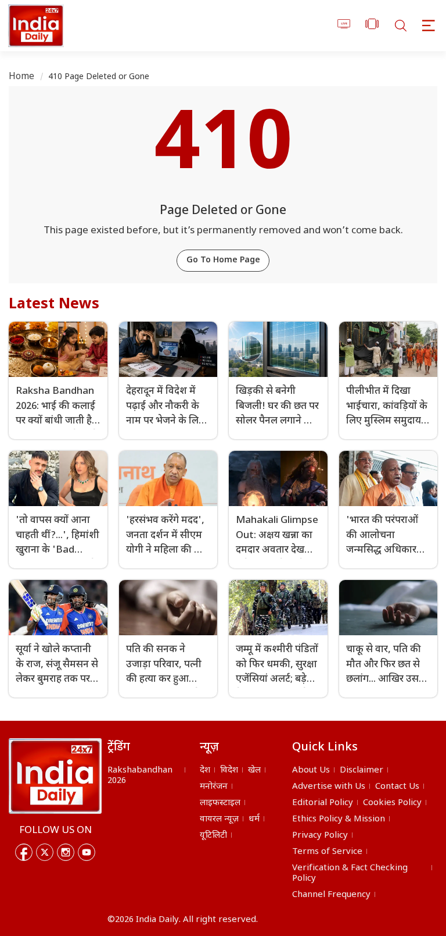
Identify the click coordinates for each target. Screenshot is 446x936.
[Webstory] (372, 26)
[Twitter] (44, 852)
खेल (254, 770)
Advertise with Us (328, 786)
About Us (311, 770)
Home (22, 77)
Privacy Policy (320, 835)
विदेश (229, 770)
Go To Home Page (223, 260)
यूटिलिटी (213, 835)
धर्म (254, 819)
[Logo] (55, 776)
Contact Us (397, 786)
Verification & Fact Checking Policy (350, 873)
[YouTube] (86, 852)
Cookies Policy (392, 803)
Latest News (54, 305)
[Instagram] (65, 852)
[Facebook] (24, 852)
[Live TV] (344, 26)
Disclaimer (361, 770)
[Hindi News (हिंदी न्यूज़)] (34, 25)
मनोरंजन (214, 786)
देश (205, 770)
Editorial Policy (322, 803)
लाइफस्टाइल (220, 803)
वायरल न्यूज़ (219, 819)
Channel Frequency (331, 895)
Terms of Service (327, 851)
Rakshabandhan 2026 (139, 775)
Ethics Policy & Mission (338, 819)
